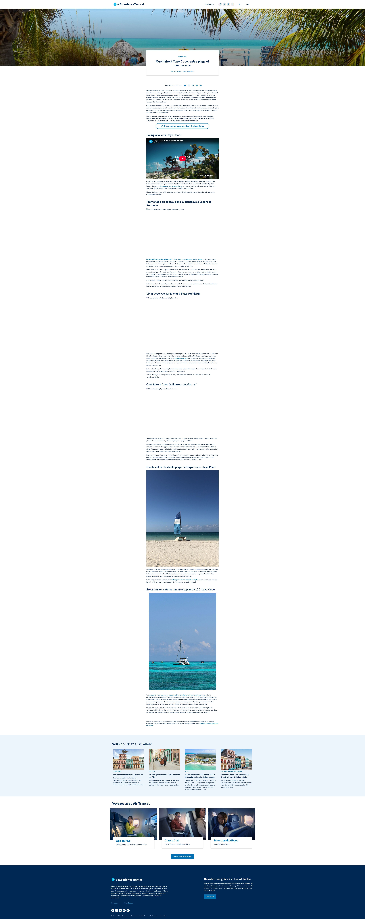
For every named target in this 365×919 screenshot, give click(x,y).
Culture (152, 771)
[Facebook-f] (220, 4)
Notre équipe (128, 903)
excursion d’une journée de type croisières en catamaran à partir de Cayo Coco (177, 695)
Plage (187, 771)
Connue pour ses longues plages (171, 186)
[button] (209, 4)
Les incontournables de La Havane (128, 775)
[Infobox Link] (133, 843)
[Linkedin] (124, 910)
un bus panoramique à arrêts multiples (184, 580)
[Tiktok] (232, 4)
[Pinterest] (228, 4)
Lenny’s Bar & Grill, (181, 358)
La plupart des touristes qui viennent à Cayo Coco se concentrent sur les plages (174, 259)
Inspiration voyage (235, 771)
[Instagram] (224, 4)
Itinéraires (182, 57)
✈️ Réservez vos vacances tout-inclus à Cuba (182, 126)
